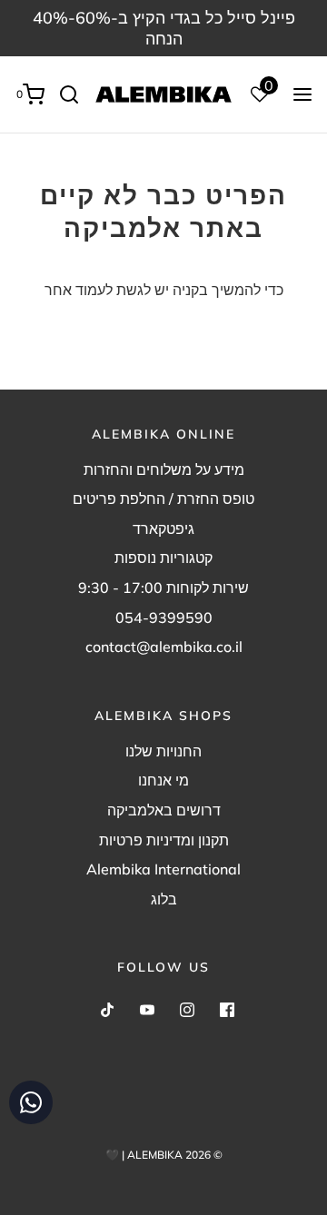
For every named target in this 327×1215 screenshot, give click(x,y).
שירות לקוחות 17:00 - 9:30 (163, 587)
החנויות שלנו (163, 751)
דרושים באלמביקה (164, 810)
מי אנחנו (163, 780)
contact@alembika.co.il (164, 646)
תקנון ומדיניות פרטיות (164, 840)
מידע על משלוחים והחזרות (164, 469)
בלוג (164, 899)
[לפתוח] (302, 94)
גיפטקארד (163, 528)
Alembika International (163, 869)
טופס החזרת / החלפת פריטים (163, 498)
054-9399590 (164, 617)
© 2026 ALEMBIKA (175, 1154)
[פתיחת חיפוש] (76, 94)
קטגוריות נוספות (163, 557)
